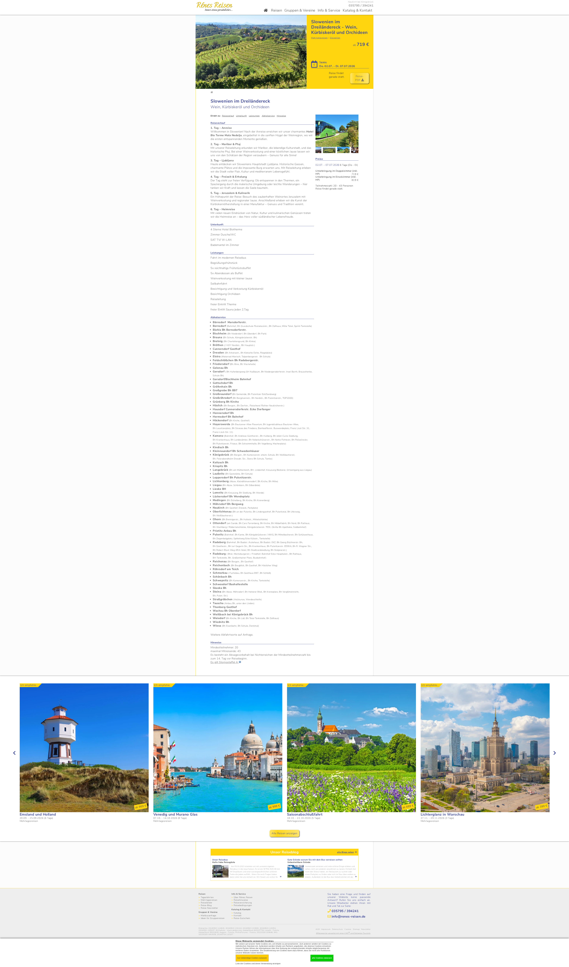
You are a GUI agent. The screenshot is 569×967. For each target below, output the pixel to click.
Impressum (326, 929)
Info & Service (329, 10)
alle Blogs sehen (345, 852)
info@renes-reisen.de (349, 916)
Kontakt (238, 915)
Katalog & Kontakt (357, 10)
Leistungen (254, 115)
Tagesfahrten (207, 897)
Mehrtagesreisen (319, 37)
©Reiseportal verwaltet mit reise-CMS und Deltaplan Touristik (343, 933)
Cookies (347, 929)
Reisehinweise (241, 900)
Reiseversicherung (243, 902)
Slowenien (335, 37)
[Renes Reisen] (215, 11)
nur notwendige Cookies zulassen (252, 958)
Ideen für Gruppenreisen (213, 918)
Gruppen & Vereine (299, 10)
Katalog (237, 912)
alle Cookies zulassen (322, 958)
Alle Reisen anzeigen (284, 833)
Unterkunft (241, 115)
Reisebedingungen (243, 905)
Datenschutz (337, 929)
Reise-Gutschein (242, 918)
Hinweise (281, 115)
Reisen (276, 10)
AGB (318, 929)
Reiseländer (206, 902)
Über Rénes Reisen (243, 897)
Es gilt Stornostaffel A (225, 662)
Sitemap (356, 929)
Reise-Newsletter (209, 908)
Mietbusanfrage (208, 915)
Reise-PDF (359, 78)
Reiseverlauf (228, 115)
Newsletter (365, 929)
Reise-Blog (206, 905)
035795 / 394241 (361, 5)
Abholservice (268, 115)
